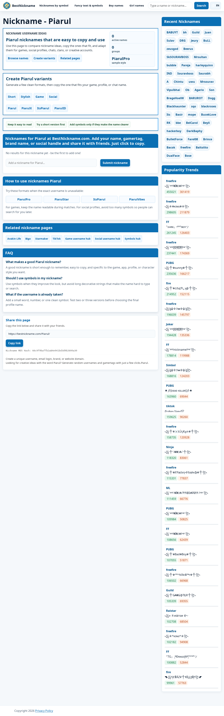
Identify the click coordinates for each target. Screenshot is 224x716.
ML (168, 488)
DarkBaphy (194, 131)
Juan (208, 32)
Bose (188, 156)
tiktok (170, 406)
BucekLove (208, 114)
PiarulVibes (137, 199)
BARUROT (196, 98)
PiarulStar (62, 199)
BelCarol (192, 123)
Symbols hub (133, 238)
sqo (193, 106)
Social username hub (107, 238)
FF (167, 222)
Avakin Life (14, 238)
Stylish (25, 97)
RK (168, 123)
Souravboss (185, 73)
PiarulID (60, 108)
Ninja (170, 447)
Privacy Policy (44, 711)
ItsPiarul (43, 108)
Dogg (211, 98)
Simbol (171, 365)
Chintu (178, 82)
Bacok (171, 147)
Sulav (170, 40)
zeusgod (172, 49)
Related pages (70, 58)
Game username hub (77, 238)
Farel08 (193, 139)
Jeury (194, 40)
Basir (179, 114)
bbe (178, 123)
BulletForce (175, 139)
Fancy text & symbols (89, 5)
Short (12, 97)
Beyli (206, 123)
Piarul (12, 108)
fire (168, 283)
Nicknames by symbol (53, 5)
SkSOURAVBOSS (178, 57)
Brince (207, 139)
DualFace (173, 156)
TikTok (57, 238)
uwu (192, 82)
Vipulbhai (173, 90)
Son (211, 90)
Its (168, 114)
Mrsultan (200, 57)
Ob (187, 90)
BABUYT (172, 32)
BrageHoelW (175, 98)
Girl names (137, 5)
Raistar (171, 611)
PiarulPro (23, 199)
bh (185, 32)
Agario (199, 90)
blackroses (208, 106)
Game (40, 97)
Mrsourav (207, 82)
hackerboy (174, 131)
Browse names (18, 58)
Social (53, 97)
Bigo (28, 238)
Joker (169, 324)
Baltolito (202, 147)
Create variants (44, 58)
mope (192, 114)
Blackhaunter (176, 106)
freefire (185, 147)
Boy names (116, 5)
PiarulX (27, 108)
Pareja (185, 65)
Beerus (188, 49)
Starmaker (41, 238)
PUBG (170, 263)
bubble (171, 65)
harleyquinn (204, 65)
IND (169, 73)
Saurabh (205, 73)
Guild (196, 32)
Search (201, 6)
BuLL (206, 40)
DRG (183, 40)
